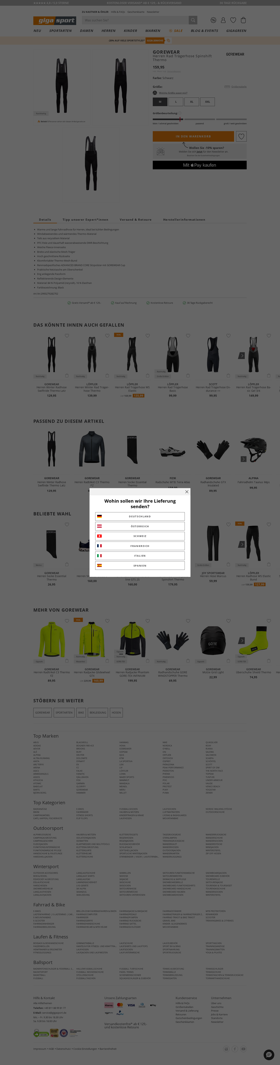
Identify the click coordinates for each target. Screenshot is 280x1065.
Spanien (140, 565)
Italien (140, 555)
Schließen (186, 491)
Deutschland (140, 516)
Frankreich (140, 546)
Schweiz (140, 536)
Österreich (140, 526)
